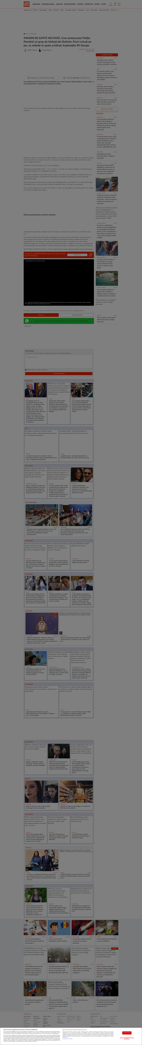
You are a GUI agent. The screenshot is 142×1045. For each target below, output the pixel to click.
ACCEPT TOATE (127, 1033)
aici (54, 1038)
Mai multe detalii (55, 1033)
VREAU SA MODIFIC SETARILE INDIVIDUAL (127, 1038)
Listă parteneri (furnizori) (67, 1038)
